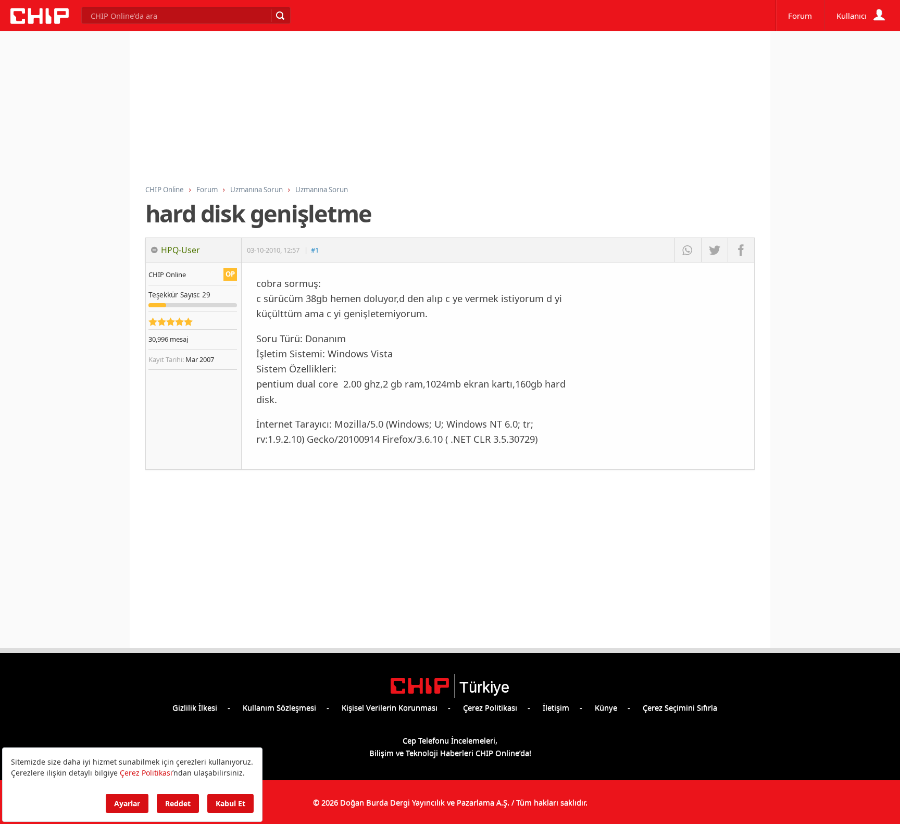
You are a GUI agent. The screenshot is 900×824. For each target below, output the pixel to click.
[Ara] (279, 15)
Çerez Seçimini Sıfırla (680, 707)
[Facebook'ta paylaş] (741, 250)
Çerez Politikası (490, 707)
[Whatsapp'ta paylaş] (687, 250)
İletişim (556, 707)
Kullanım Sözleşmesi (279, 707)
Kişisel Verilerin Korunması (390, 707)
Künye (606, 707)
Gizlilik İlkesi (194, 707)
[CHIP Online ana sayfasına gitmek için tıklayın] (39, 21)
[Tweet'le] (714, 250)
